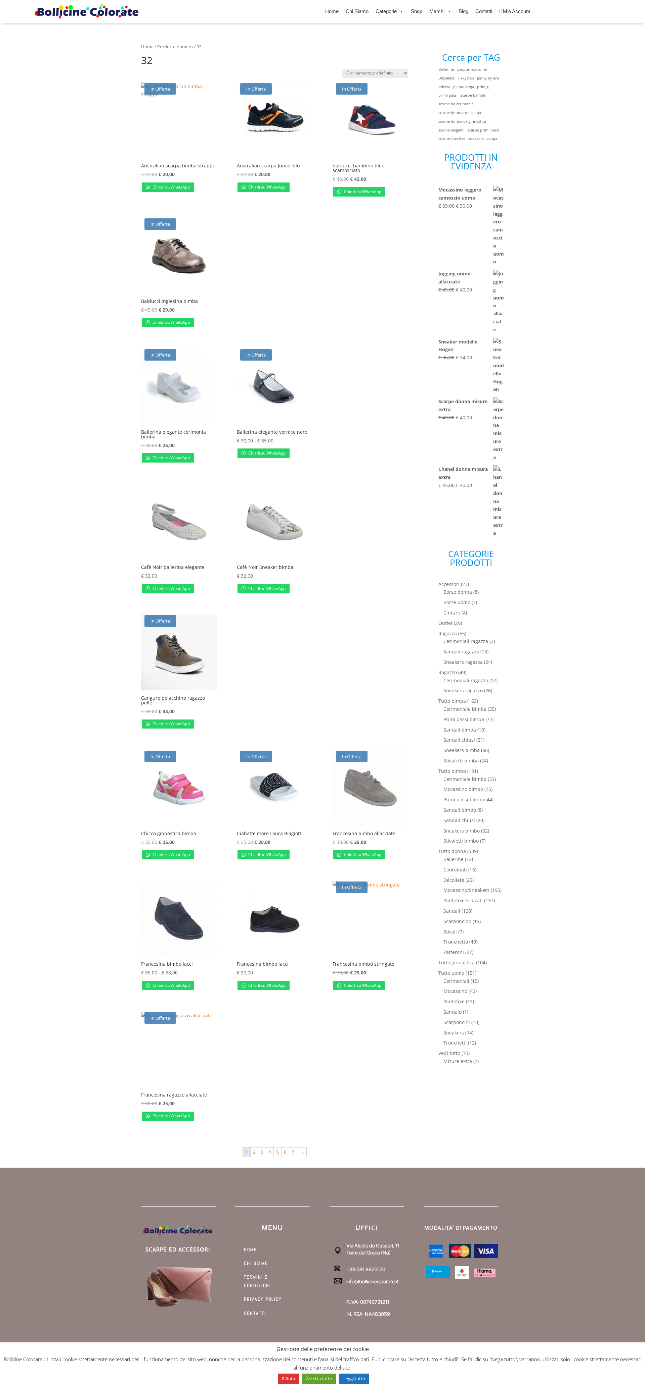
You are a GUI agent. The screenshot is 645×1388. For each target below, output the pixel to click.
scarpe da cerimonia (456, 104)
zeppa (492, 138)
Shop (416, 10)
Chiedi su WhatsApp (171, 187)
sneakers (476, 138)
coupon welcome (472, 69)
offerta (444, 87)
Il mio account (514, 10)
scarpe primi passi (483, 130)
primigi (483, 87)
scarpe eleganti (451, 130)
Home (332, 10)
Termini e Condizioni (257, 1281)
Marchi (436, 10)
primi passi (448, 95)
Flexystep (466, 78)
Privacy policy (263, 1299)
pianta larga (463, 87)
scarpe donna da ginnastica (462, 121)
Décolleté (446, 78)
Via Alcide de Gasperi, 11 (372, 1245)
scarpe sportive (451, 138)
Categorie (386, 10)
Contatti (483, 10)
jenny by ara (488, 78)
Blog (463, 10)
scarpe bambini (474, 95)
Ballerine (446, 69)
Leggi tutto (354, 1379)
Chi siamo (357, 10)
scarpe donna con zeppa (459, 112)
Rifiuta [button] (288, 1379)
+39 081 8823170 (365, 1269)
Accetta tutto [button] (319, 1379)
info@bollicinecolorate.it (372, 1281)
